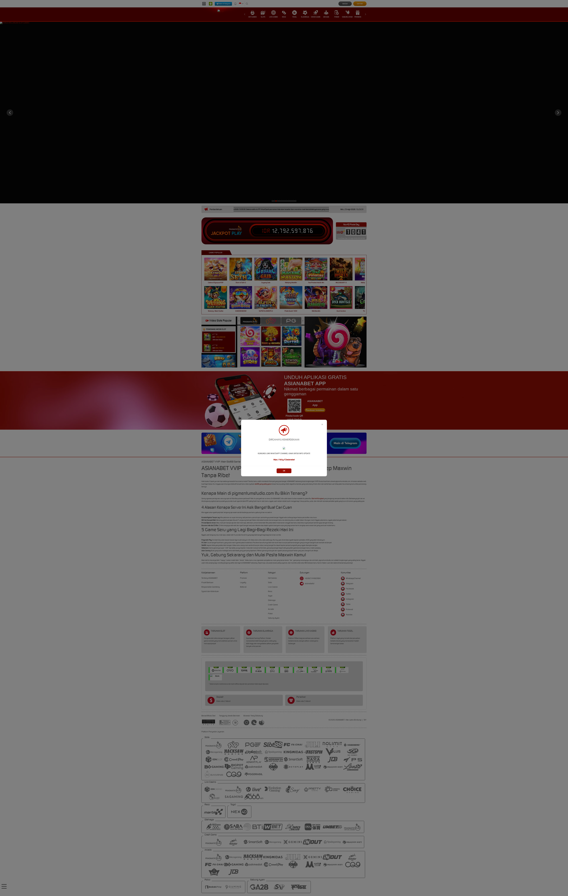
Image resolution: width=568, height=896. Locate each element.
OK (284, 470)
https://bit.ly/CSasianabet (284, 459)
